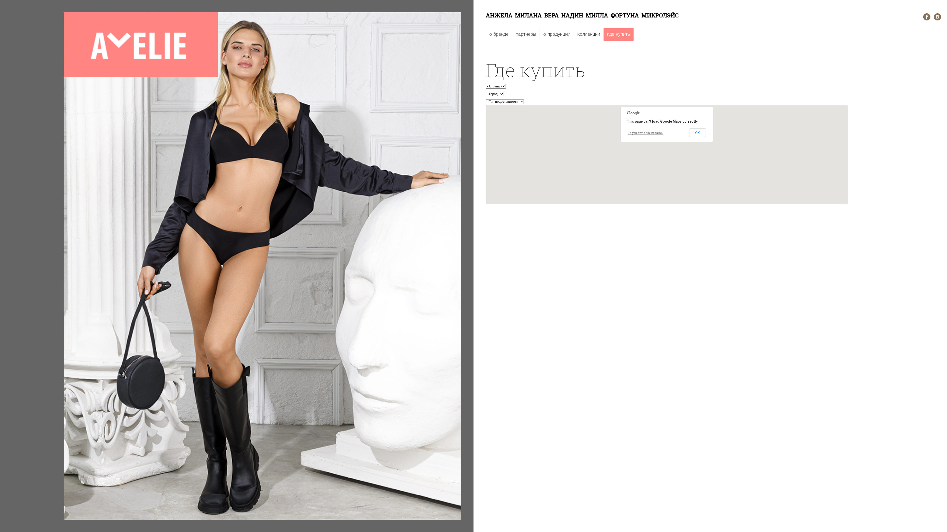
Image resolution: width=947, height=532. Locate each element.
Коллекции (588, 34)
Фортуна (625, 15)
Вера (551, 15)
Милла (597, 15)
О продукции (556, 34)
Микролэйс (660, 15)
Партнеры (526, 34)
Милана (528, 15)
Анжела (499, 15)
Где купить (618, 34)
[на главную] (141, 76)
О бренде (499, 34)
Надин (572, 15)
